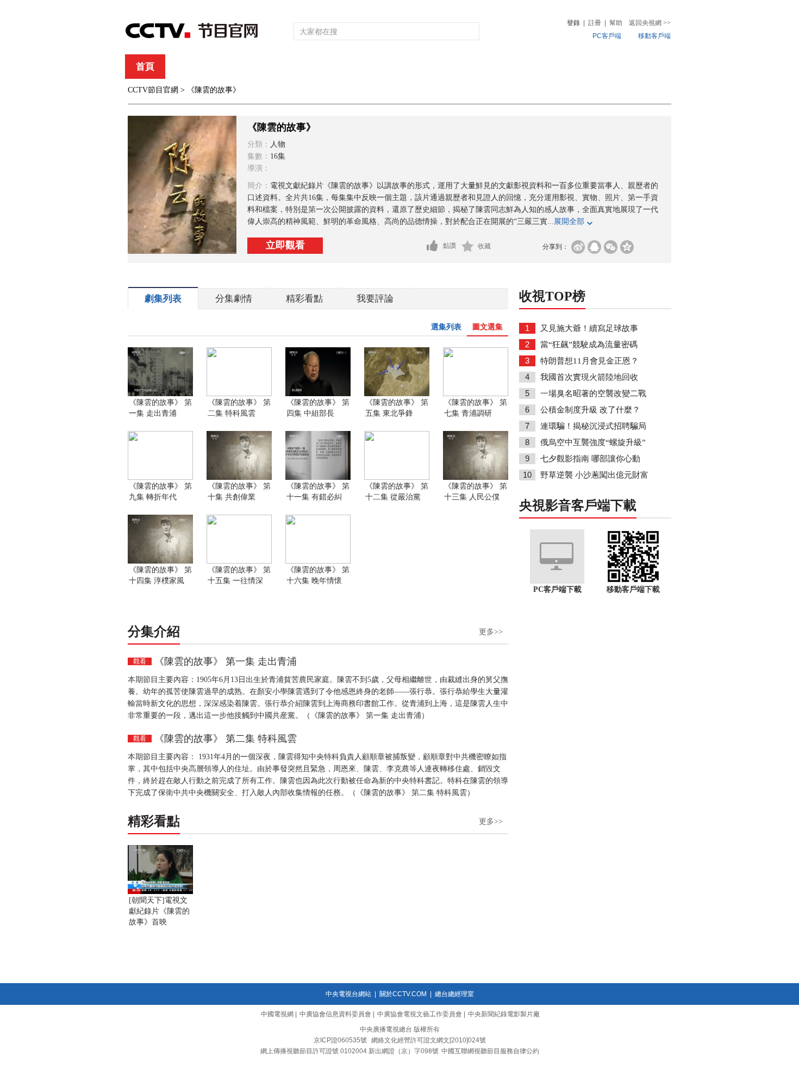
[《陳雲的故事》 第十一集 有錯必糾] (318, 478)
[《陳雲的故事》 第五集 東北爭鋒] (396, 394)
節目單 (238, 66)
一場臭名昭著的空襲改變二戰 (593, 393)
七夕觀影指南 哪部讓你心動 (590, 458)
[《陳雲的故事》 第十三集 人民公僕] (475, 478)
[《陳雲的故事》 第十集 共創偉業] (239, 478)
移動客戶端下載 (633, 589)
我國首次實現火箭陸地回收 (589, 377)
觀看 (139, 661)
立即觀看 (285, 245)
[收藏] (467, 246)
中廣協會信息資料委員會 (335, 1014)
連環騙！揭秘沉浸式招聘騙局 (593, 426)
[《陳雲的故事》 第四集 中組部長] (318, 394)
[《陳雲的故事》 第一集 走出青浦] (160, 394)
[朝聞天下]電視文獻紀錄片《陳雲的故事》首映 (159, 911)
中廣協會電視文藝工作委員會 (419, 1014)
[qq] (594, 247)
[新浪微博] (578, 247)
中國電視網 (277, 1014)
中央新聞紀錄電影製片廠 (504, 1014)
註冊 (594, 23)
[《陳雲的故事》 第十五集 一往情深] (239, 561)
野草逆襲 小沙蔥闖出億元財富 (594, 475)
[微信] (610, 247)
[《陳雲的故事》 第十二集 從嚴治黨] (396, 478)
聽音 (519, 66)
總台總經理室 (454, 994)
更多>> (491, 632)
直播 (189, 66)
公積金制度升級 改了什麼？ (590, 409)
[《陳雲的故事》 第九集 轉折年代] (160, 478)
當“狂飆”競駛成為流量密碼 (589, 344)
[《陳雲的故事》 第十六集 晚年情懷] (318, 561)
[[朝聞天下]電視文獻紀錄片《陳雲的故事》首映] (160, 892)
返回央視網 (650, 23)
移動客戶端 (654, 36)
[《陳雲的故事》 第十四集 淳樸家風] (160, 561)
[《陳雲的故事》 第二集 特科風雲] (239, 394)
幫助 (615, 23)
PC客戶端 (606, 36)
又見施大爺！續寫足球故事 (589, 328)
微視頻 (612, 66)
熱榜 (563, 66)
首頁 (145, 66)
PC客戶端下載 (557, 589)
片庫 (424, 66)
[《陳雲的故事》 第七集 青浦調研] (475, 394)
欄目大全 (363, 66)
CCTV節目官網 (153, 90)
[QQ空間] (627, 247)
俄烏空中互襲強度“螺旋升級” (593, 442)
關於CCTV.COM (403, 994)
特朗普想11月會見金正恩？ (589, 361)
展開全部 (569, 221)
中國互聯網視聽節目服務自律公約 (490, 1051)
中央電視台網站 (348, 994)
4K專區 (470, 66)
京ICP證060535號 (340, 1040)
